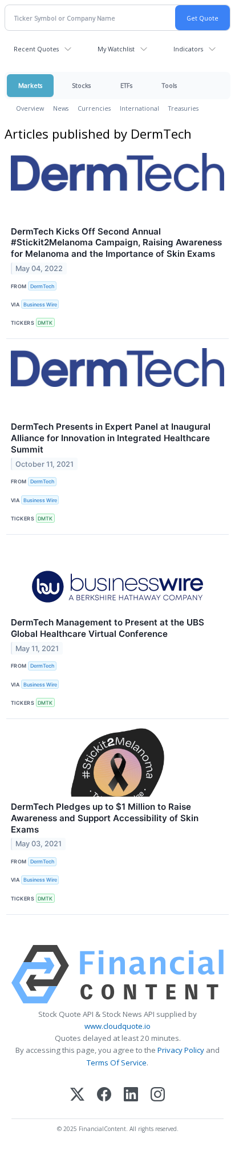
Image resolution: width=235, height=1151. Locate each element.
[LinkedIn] (131, 1095)
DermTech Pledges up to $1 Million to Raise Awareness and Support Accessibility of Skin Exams (104, 818)
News (60, 108)
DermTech (42, 286)
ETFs (126, 85)
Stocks (81, 85)
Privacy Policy (180, 1050)
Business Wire (40, 304)
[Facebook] (104, 1095)
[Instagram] (157, 1095)
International (139, 108)
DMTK (45, 323)
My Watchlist (116, 49)
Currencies (94, 108)
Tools (169, 85)
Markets (30, 85)
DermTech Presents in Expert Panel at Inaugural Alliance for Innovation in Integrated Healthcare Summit (110, 438)
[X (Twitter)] (77, 1095)
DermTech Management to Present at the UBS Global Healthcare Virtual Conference (107, 628)
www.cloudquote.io (117, 1026)
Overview (30, 108)
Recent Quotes (36, 49)
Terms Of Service (117, 1062)
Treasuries (183, 108)
